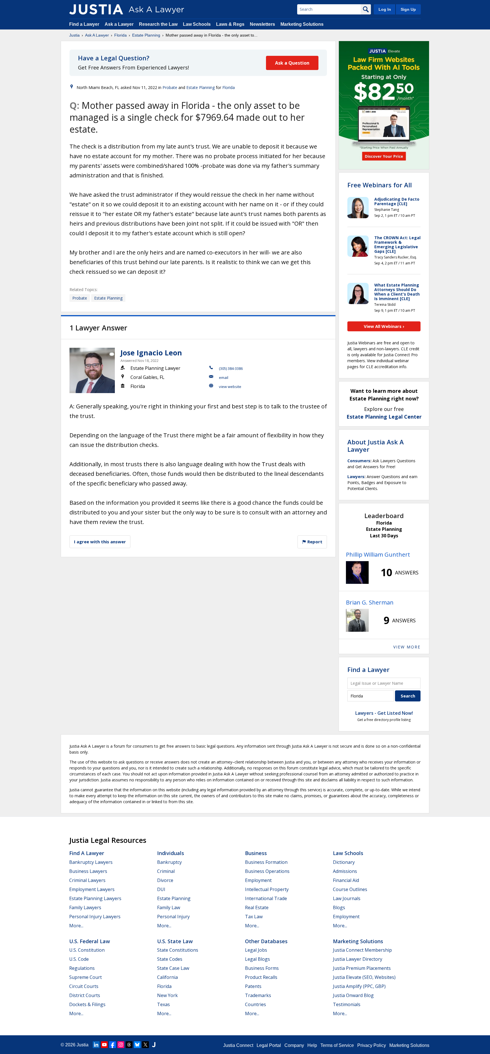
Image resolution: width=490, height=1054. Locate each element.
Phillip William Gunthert (378, 554)
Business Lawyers (88, 871)
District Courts (84, 995)
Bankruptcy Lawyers (91, 862)
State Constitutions (177, 950)
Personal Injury (173, 916)
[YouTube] (104, 1044)
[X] (145, 1044)
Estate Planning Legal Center (384, 416)
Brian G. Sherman (370, 602)
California (167, 977)
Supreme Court (85, 977)
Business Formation (266, 862)
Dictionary (344, 862)
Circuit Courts (83, 986)
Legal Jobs (256, 950)
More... (76, 925)
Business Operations (267, 871)
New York (167, 995)
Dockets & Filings (87, 1004)
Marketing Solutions (302, 24)
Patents (253, 986)
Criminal (166, 871)
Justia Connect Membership (362, 950)
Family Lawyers (85, 907)
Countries (255, 1004)
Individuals (170, 853)
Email (223, 377)
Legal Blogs (257, 959)
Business (256, 853)
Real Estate (257, 907)
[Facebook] (112, 1044)
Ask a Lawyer (120, 24)
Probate (169, 87)
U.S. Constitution (87, 950)
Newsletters (262, 24)
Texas (163, 1004)
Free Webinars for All (379, 184)
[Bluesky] (137, 1044)
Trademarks (258, 995)
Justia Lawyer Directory (357, 959)
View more (407, 647)
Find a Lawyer (84, 24)
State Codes (169, 959)
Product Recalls (261, 977)
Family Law (168, 907)
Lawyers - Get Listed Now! (384, 713)
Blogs (339, 907)
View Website (230, 386)
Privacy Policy (371, 1045)
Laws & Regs (230, 24)
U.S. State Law (175, 941)
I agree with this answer (100, 541)
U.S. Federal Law (89, 941)
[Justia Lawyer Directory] (153, 1044)
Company (294, 1045)
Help (312, 1045)
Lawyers (355, 476)
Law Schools (197, 24)
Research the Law (158, 24)
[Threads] (129, 1044)
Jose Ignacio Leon (151, 352)
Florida (120, 35)
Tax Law (254, 916)
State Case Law (173, 968)
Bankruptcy (169, 862)
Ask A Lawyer (97, 35)
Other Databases (266, 941)
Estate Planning (146, 35)
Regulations (82, 968)
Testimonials (346, 1004)
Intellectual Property (267, 889)
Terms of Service (337, 1045)
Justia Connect (238, 1045)
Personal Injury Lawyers (95, 916)
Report (314, 541)
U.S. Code (79, 959)
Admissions (345, 871)
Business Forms (262, 968)
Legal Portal (269, 1045)
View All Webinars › (384, 326)
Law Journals (346, 898)
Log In (385, 9)
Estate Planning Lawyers (95, 898)
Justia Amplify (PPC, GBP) (359, 986)
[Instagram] (120, 1044)
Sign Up (408, 9)
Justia (74, 35)
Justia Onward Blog (353, 995)
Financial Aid (346, 880)
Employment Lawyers (92, 889)
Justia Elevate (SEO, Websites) (364, 977)
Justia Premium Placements (362, 968)
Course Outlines (350, 889)
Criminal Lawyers (87, 880)
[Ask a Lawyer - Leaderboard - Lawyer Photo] (357, 572)
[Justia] (96, 9)
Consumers (358, 460)
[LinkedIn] (96, 1044)
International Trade (266, 898)
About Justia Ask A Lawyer (375, 445)
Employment (258, 880)
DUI (161, 889)
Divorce (165, 880)
